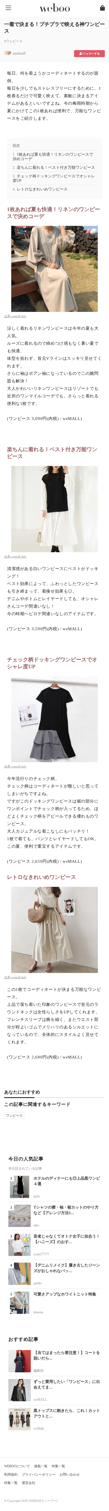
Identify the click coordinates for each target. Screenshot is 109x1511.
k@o (37, 1196)
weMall (39, 1429)
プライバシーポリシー (38, 1474)
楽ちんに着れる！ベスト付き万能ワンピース (56, 167)
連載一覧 (41, 1466)
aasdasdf (19, 53)
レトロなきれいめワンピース (42, 189)
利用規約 (11, 1474)
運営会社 (28, 1483)
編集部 (39, 1371)
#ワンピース (13, 41)
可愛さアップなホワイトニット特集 (65, 1294)
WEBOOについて (17, 1466)
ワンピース (14, 1116)
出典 (7, 316)
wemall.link (18, 316)
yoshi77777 (41, 1254)
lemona (38, 1312)
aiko (36, 1225)
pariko (38, 1283)
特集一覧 (58, 1466)
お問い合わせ (70, 1474)
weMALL (40, 1400)
